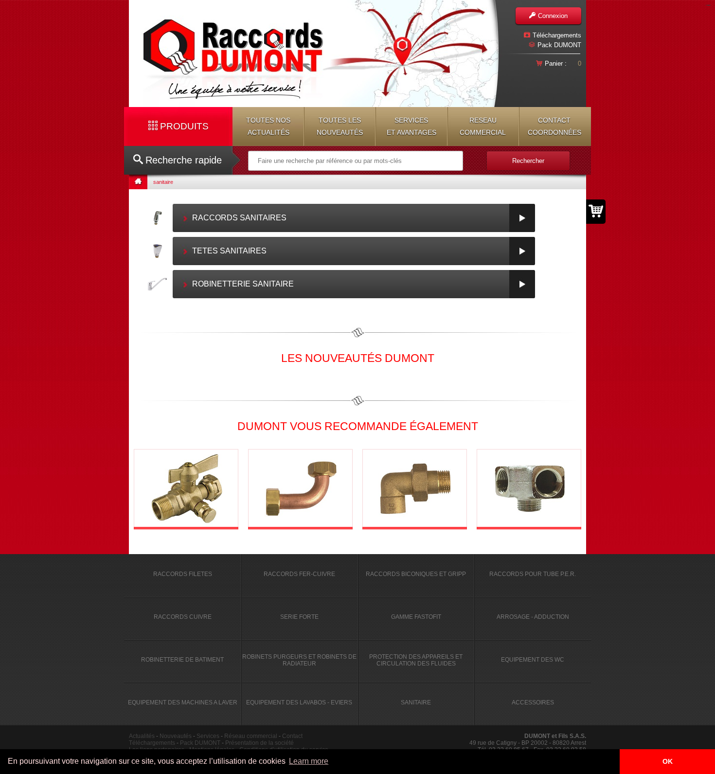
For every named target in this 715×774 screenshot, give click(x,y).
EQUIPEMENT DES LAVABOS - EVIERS (299, 702)
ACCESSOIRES (533, 702)
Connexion (553, 15)
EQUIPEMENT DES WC (532, 659)
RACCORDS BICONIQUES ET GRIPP (416, 574)
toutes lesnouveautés (340, 126)
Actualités (142, 736)
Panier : (556, 63)
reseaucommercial (483, 126)
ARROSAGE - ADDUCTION (533, 616)
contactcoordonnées (554, 126)
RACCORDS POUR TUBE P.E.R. (532, 574)
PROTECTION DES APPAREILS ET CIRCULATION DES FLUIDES (416, 660)
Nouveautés (176, 736)
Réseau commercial (250, 736)
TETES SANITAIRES (229, 251)
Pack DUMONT (559, 45)
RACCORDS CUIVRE (183, 616)
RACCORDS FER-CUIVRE (299, 574)
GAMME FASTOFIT (416, 616)
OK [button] (667, 761)
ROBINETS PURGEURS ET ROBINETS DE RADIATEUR (299, 660)
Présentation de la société (259, 742)
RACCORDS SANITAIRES (239, 218)
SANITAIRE (416, 702)
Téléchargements (557, 35)
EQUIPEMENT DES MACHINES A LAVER (182, 702)
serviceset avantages (411, 126)
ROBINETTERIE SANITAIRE (243, 284)
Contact (292, 736)
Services (208, 736)
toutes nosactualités (268, 126)
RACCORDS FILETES (182, 574)
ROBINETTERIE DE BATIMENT (182, 659)
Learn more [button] (308, 761)
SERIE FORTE (299, 616)
